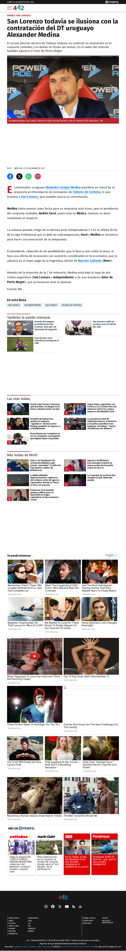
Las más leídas (18, 399)
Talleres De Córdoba (71, 305)
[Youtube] (67, 907)
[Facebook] (53, 907)
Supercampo (33, 918)
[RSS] (73, 907)
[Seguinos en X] (59, 907)
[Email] (38, 176)
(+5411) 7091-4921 (69, 946)
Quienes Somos (89, 918)
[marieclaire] (49, 837)
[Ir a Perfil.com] (112, 2)
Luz (29, 923)
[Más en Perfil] (26, 829)
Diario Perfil (14, 918)
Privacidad (87, 923)
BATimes (31, 931)
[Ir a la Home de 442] (18, 9)
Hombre (12, 929)
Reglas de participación (107, 922)
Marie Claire (14, 926)
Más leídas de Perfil (22, 455)
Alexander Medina (32, 305)
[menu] (9, 8)
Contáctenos (88, 921)
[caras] (77, 837)
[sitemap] (80, 906)
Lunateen (31, 929)
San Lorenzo (14, 305)
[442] (63, 897)
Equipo (105, 918)
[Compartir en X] (19, 176)
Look (30, 921)
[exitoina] (21, 837)
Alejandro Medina (63, 187)
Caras (11, 921)
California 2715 (20, 946)
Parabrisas (13, 934)
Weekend (12, 931)
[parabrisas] (104, 837)
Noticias (12, 923)
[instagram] (45, 907)
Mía (29, 926)
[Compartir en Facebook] (10, 176)
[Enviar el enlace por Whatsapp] (29, 176)
